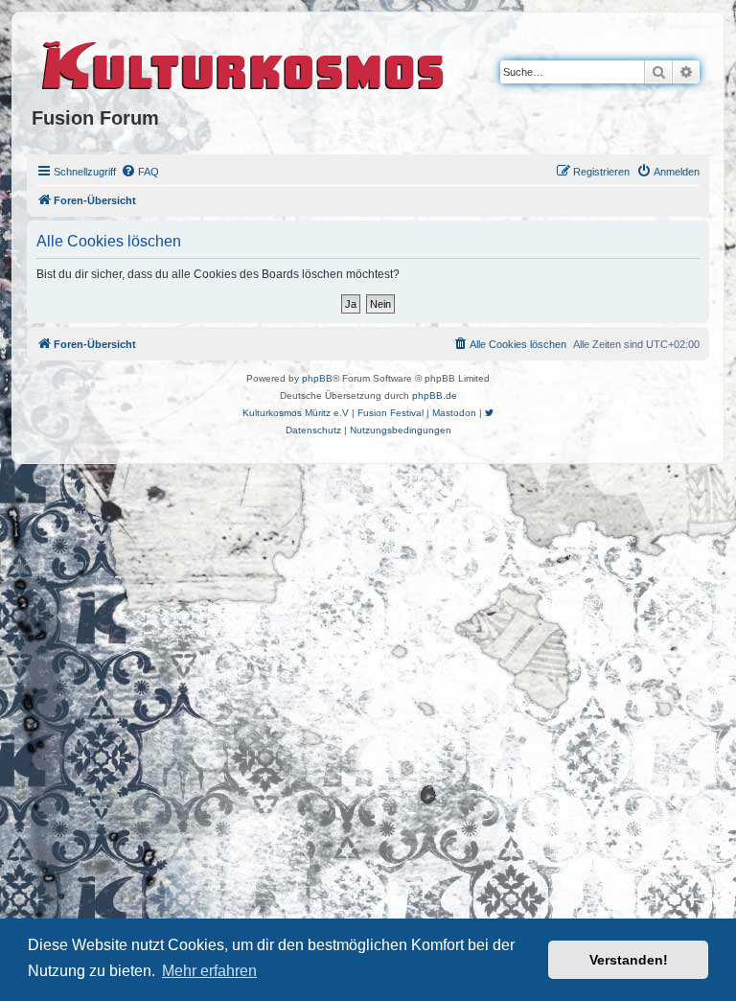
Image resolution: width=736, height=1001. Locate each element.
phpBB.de (434, 395)
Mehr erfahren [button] (209, 971)
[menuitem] (140, 171)
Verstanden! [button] (628, 959)
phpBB (317, 378)
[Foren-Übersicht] (244, 62)
